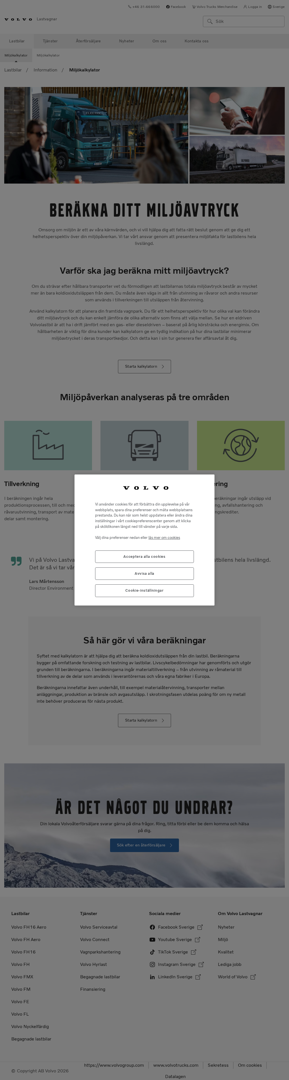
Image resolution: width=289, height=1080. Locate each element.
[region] (144, 540)
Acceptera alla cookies (144, 556)
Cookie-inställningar (144, 590)
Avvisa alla (144, 573)
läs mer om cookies (164, 537)
